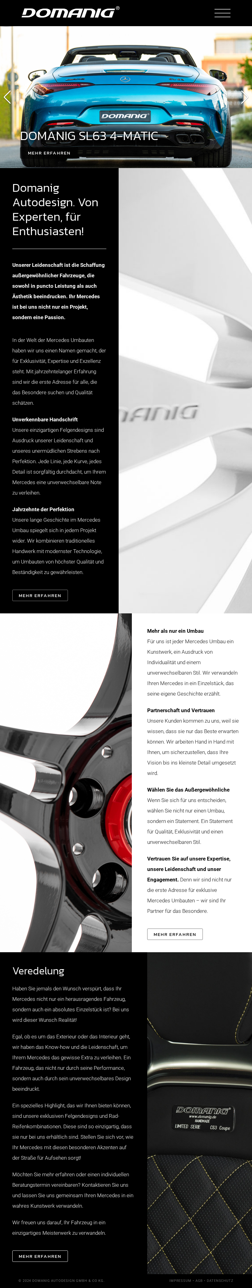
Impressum (180, 1281)
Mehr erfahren (49, 152)
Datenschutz (220, 1281)
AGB (199, 1281)
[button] (7, 97)
